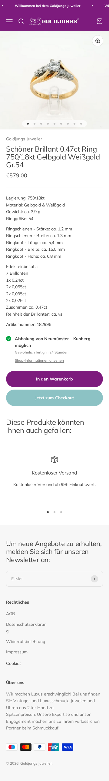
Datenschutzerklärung (26, 628)
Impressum (17, 652)
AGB (10, 613)
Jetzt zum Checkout (54, 398)
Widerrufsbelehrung (25, 641)
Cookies (13, 663)
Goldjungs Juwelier (24, 139)
